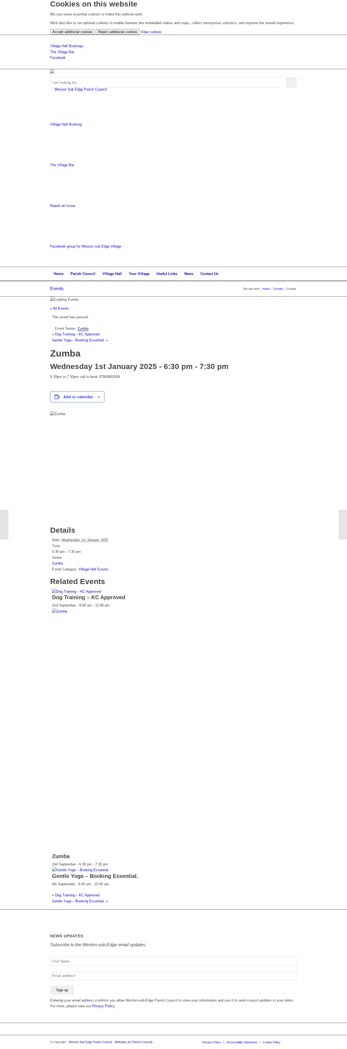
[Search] (293, 274)
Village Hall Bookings (66, 46)
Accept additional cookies (72, 32)
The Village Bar (62, 52)
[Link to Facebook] (293, 1042)
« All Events (59, 308)
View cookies (151, 32)
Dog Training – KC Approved (75, 334)
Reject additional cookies (117, 32)
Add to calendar (78, 396)
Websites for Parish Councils (134, 1042)
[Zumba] (4, 525)
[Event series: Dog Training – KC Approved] (112, 605)
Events (56, 288)
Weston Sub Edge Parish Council (90, 1042)
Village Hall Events (93, 569)
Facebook (58, 58)
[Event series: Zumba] (111, 864)
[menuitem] (58, 274)
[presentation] (76, 591)
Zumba (57, 563)
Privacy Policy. (103, 1006)
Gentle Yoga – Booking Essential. (80, 340)
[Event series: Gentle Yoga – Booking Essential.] (112, 884)
